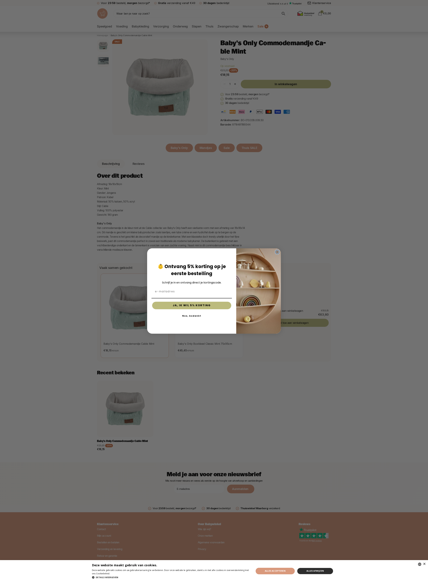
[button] (171, 577)
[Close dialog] (277, 252)
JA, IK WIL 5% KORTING (192, 305)
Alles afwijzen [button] (315, 570)
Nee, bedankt (191, 315)
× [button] (424, 564)
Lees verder (116, 573)
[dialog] (214, 571)
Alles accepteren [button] (275, 570)
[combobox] (419, 564)
